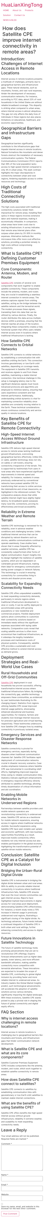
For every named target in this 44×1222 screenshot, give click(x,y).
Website (5, 1194)
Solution (7, 15)
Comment (6, 1144)
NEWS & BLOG (9, 20)
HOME (6, 10)
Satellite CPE (7, 283)
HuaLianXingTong (21, 5)
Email (4, 1185)
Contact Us (19, 15)
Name (4, 1175)
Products (29, 10)
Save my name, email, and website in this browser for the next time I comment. (20, 1207)
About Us (17, 10)
